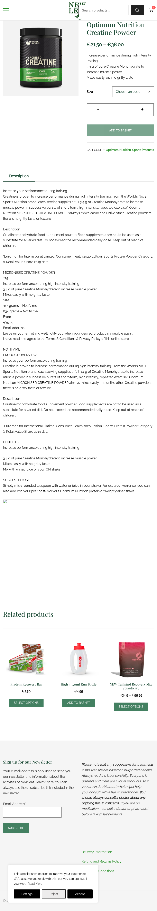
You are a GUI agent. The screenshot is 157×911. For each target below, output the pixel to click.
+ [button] (142, 109)
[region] (53, 884)
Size (90, 92)
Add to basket (120, 130)
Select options (26, 702)
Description (19, 176)
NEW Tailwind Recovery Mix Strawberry (131, 686)
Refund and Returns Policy (101, 861)
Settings (27, 894)
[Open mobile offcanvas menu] (6, 10)
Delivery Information (97, 852)
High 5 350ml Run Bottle (78, 684)
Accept (80, 894)
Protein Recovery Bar (26, 684)
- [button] (98, 109)
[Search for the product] (137, 10)
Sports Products (143, 150)
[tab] (19, 176)
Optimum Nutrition (118, 150)
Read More (35, 883)
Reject (54, 894)
